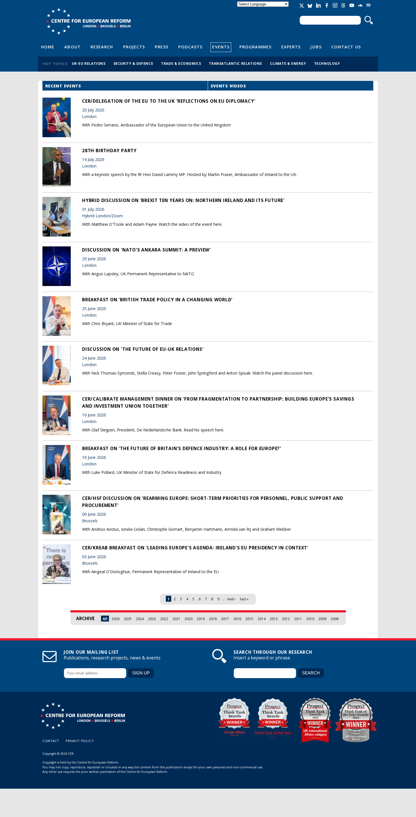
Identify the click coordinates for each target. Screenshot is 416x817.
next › (231, 599)
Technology (327, 63)
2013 (274, 618)
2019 (201, 618)
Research (102, 47)
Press (161, 47)
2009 (322, 618)
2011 (298, 618)
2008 (334, 618)
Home (47, 47)
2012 (286, 618)
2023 (152, 618)
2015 (249, 618)
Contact (50, 741)
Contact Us (346, 47)
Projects (134, 47)
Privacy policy (79, 741)
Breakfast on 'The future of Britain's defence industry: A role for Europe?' (181, 448)
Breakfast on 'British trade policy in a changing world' (157, 299)
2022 (164, 618)
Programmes (255, 47)
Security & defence (133, 63)
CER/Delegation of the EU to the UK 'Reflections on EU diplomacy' (168, 101)
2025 (128, 618)
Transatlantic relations (235, 63)
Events (221, 47)
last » (244, 599)
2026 (115, 618)
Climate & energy (288, 63)
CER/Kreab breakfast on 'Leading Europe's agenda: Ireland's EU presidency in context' (195, 548)
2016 (237, 618)
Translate (263, 9)
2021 (176, 618)
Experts (291, 47)
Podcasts (190, 47)
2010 (310, 618)
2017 (225, 618)
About (72, 47)
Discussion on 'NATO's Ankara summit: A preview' (146, 250)
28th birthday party (109, 150)
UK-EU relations (89, 63)
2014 (261, 618)
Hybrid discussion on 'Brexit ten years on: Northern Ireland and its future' (183, 200)
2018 (213, 618)
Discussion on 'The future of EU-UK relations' (142, 349)
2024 (140, 618)
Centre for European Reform (88, 21)
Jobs (315, 47)
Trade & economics (181, 63)
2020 (188, 618)
